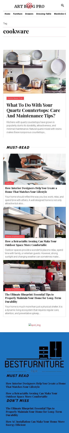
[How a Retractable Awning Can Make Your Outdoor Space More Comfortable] (34, 222)
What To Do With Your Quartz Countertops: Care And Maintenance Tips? (33, 110)
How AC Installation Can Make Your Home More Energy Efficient (35, 423)
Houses (9, 183)
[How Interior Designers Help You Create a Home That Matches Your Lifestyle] (34, 169)
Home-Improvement (15, 236)
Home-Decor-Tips (15, 98)
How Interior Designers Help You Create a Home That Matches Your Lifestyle (31, 189)
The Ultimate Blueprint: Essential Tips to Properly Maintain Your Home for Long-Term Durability (33, 298)
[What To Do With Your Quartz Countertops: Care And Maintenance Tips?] (34, 72)
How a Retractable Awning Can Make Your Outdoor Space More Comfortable (31, 395)
